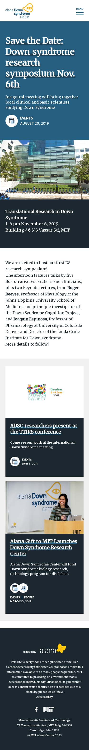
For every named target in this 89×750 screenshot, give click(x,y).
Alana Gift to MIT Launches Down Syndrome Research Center (43, 547)
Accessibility (44, 696)
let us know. (55, 691)
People (29, 597)
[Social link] (36, 709)
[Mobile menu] (80, 13)
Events (26, 118)
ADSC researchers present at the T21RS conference (43, 429)
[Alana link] (53, 648)
